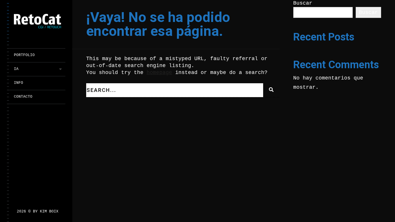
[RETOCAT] (39, 22)
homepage (159, 72)
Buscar (302, 3)
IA (16, 69)
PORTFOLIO (24, 55)
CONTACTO (23, 97)
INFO (18, 83)
